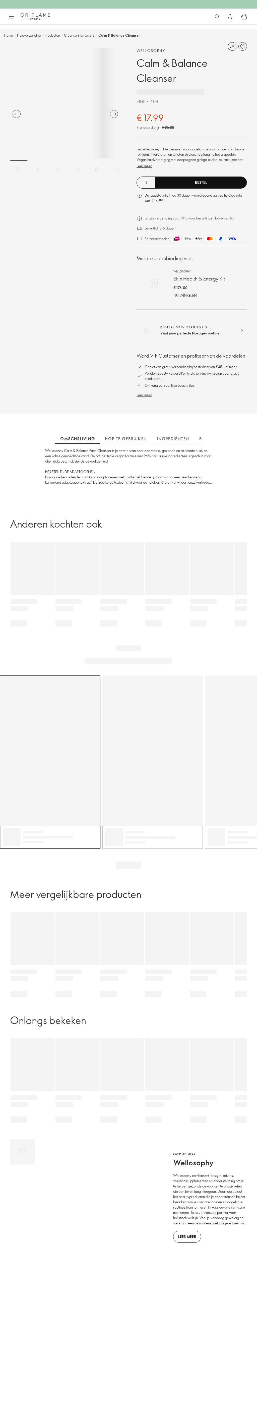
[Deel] (232, 46)
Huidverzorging (29, 35)
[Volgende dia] (114, 114)
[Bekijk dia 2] (38, 169)
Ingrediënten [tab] (173, 438)
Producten (52, 35)
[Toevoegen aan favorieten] (242, 46)
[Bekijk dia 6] (116, 169)
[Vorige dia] (17, 114)
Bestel (201, 182)
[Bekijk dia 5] (97, 169)
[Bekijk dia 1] (19, 169)
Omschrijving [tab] (77, 438)
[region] (65, 103)
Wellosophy (151, 50)
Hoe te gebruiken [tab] (126, 438)
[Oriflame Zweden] (35, 16)
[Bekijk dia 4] (77, 169)
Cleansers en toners (79, 35)
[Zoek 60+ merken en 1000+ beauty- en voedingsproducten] (217, 16)
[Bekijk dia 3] (58, 169)
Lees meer (144, 165)
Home (8, 35)
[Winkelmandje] (244, 16)
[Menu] (12, 17)
